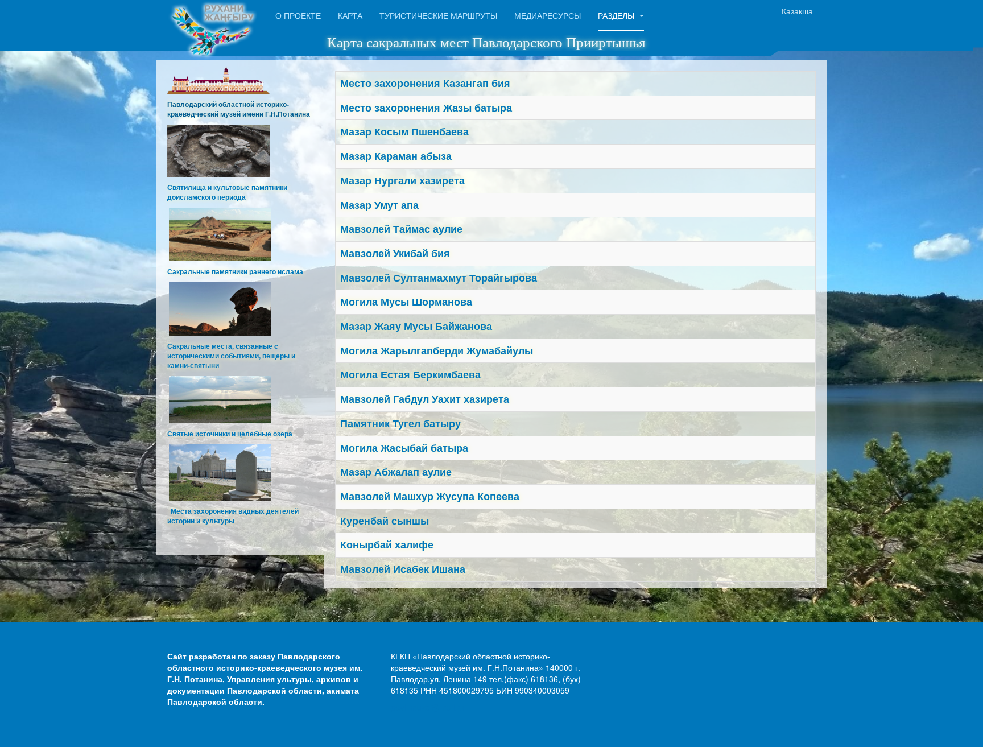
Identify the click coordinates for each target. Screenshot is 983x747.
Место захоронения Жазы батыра (426, 107)
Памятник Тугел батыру (400, 423)
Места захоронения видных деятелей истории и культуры (233, 516)
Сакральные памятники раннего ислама (235, 271)
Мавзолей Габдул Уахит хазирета (424, 398)
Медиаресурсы (547, 15)
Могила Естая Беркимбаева (410, 374)
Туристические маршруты (438, 15)
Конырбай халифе (386, 544)
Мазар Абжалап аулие (396, 471)
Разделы (617, 15)
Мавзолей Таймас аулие (401, 228)
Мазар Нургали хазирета (402, 180)
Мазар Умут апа (379, 204)
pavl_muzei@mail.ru (427, 707)
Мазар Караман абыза (396, 155)
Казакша (797, 10)
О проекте (298, 15)
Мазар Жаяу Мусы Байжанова (416, 326)
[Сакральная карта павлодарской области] (212, 15)
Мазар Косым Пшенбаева (404, 131)
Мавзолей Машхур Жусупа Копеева (429, 496)
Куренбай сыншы (384, 520)
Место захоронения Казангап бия (425, 83)
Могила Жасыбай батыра (404, 447)
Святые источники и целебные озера (229, 433)
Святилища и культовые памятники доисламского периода (227, 192)
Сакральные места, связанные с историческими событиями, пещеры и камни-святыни (231, 355)
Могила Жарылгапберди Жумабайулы (436, 350)
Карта (350, 15)
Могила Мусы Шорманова (406, 301)
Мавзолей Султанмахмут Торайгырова (438, 277)
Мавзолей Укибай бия (395, 253)
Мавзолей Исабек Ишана (402, 569)
